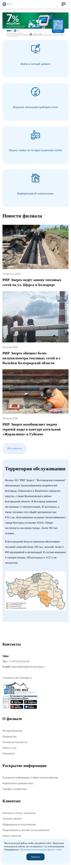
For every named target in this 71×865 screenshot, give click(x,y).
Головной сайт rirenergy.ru (17, 677)
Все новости (14, 448)
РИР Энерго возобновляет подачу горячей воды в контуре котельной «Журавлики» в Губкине (31, 429)
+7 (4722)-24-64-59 (18, 661)
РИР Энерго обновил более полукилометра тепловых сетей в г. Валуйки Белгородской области (31, 358)
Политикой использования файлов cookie (41, 849)
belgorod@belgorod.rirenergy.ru (27, 666)
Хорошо (35, 857)
